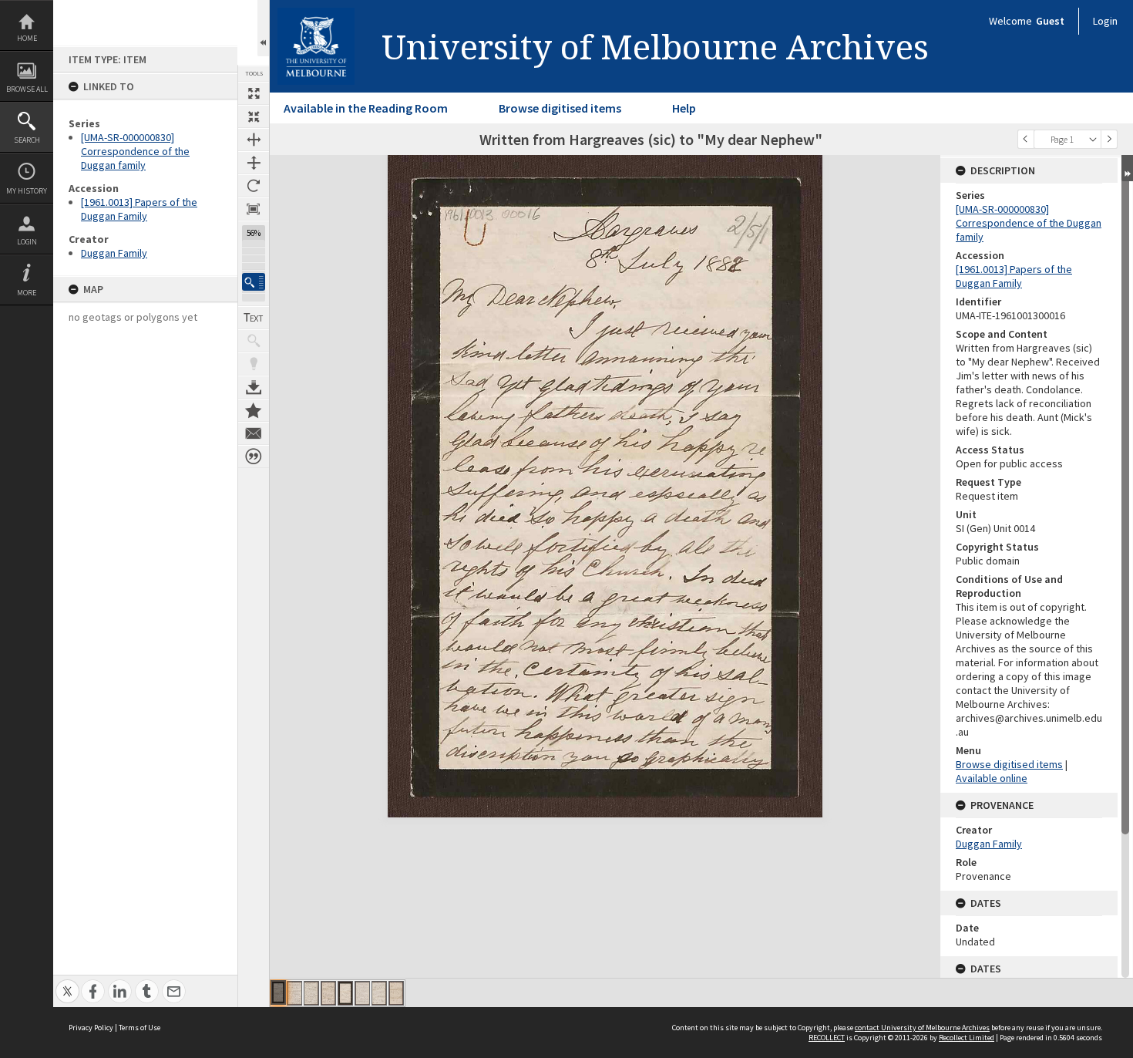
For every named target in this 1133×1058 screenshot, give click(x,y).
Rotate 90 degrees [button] (253, 185)
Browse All (27, 89)
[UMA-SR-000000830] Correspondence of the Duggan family (135, 151)
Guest (1050, 21)
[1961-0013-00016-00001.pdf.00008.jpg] (396, 993)
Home (27, 38)
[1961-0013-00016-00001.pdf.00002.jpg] (294, 993)
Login (27, 242)
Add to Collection (253, 410)
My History (26, 191)
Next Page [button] (1109, 139)
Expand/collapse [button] (1127, 168)
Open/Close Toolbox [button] (263, 28)
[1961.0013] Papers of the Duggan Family (139, 209)
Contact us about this (253, 433)
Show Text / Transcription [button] (253, 317)
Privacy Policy (91, 1028)
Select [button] (1093, 139)
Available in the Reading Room (366, 108)
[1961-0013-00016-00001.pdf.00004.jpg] (328, 993)
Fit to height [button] (253, 162)
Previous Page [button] (1026, 139)
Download (253, 387)
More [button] (26, 293)
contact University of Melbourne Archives (922, 1028)
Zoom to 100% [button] (253, 209)
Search (27, 140)
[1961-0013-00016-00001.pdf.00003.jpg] (311, 993)
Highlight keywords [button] (253, 364)
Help (684, 108)
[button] (253, 282)
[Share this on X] (67, 983)
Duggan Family (114, 253)
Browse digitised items (560, 108)
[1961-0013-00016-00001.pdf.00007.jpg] (379, 993)
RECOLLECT (827, 1038)
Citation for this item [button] (253, 456)
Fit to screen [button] (253, 116)
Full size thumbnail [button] (253, 93)
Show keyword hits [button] (253, 340)
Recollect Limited (966, 1038)
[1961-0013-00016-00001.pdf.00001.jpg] (278, 992)
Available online (991, 778)
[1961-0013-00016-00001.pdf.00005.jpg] (345, 993)
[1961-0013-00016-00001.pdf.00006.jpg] (362, 993)
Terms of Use (139, 1028)
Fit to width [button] (253, 139)
